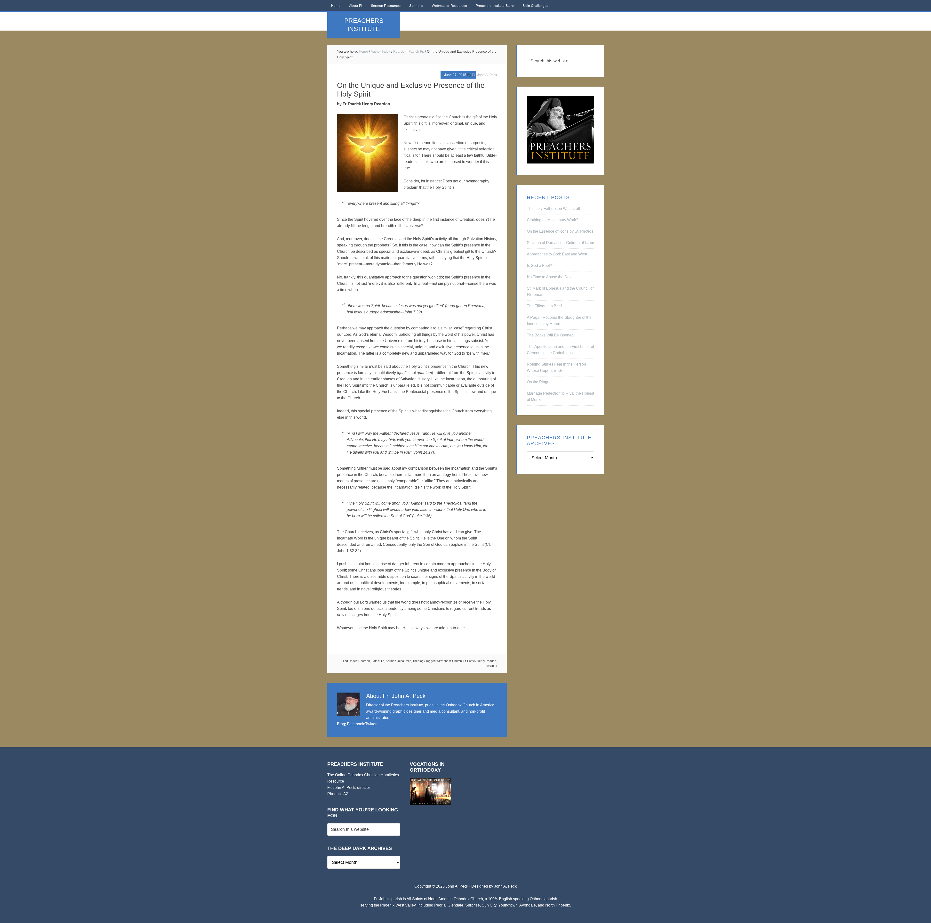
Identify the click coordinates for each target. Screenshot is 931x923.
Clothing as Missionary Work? (552, 220)
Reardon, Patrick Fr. (371, 661)
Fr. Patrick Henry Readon (479, 661)
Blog (341, 724)
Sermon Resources (398, 661)
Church (457, 661)
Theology (419, 661)
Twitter (371, 724)
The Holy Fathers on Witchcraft (553, 208)
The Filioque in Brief (544, 306)
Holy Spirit (490, 666)
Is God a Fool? (539, 265)
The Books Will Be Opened (550, 335)
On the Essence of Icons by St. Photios (560, 231)
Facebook (355, 724)
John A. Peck (505, 886)
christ (447, 661)
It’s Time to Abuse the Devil (550, 277)
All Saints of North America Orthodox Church (445, 899)
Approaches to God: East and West (557, 254)
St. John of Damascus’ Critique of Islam (560, 243)
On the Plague (539, 382)
